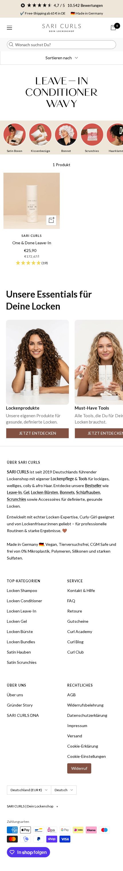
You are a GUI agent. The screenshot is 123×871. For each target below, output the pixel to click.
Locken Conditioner (24, 600)
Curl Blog (75, 641)
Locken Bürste (20, 631)
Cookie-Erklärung (82, 746)
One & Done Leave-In (31, 242)
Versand (74, 735)
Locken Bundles (21, 641)
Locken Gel (17, 621)
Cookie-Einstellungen (86, 756)
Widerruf (79, 768)
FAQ (71, 600)
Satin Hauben (19, 652)
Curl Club (75, 652)
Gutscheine (77, 621)
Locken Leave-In (21, 611)
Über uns (15, 694)
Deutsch (61, 790)
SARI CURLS (31, 235)
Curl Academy (79, 631)
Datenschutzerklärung (87, 715)
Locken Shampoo (22, 590)
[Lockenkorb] (113, 27)
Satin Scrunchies (22, 662)
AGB (71, 694)
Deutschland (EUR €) (26, 790)
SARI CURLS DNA (23, 715)
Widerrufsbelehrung (85, 705)
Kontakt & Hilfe (81, 590)
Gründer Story (20, 705)
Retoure (74, 611)
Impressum (77, 725)
